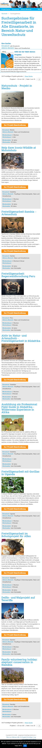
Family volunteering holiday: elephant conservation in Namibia (19, 662)
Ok (25, 745)
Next (39, 79)
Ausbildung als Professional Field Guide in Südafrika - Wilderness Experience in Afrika (19, 408)
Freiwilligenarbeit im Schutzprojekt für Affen (16, 535)
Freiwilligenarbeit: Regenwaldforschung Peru (18, 275)
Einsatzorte (15, 9)
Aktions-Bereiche (26, 9)
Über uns (8, 737)
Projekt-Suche (5, 9)
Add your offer (16, 737)
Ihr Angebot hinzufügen (26, 737)
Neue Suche (29, 76)
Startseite (4, 13)
